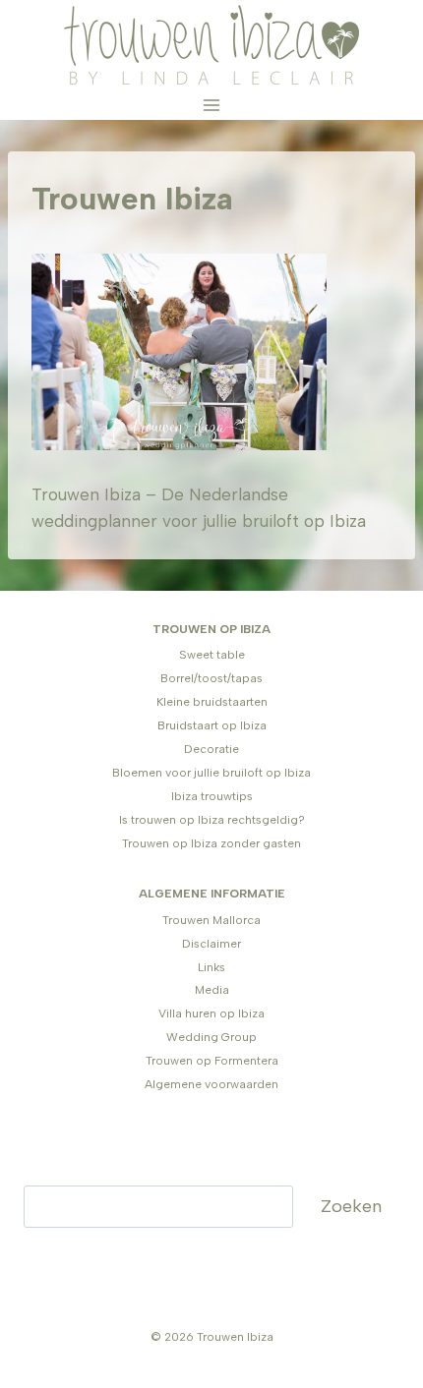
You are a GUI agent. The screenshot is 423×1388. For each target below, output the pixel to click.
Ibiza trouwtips (212, 796)
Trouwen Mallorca (211, 920)
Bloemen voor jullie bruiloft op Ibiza (211, 773)
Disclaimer (211, 944)
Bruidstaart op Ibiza (212, 725)
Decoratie (211, 749)
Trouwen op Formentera (212, 1061)
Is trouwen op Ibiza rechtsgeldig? (212, 820)
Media (212, 990)
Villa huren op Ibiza (211, 1013)
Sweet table (212, 655)
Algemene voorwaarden (211, 1084)
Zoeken (351, 1206)
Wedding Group (211, 1037)
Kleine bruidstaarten (212, 702)
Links (211, 967)
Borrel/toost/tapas (211, 678)
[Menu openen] (212, 104)
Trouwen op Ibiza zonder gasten (211, 843)
